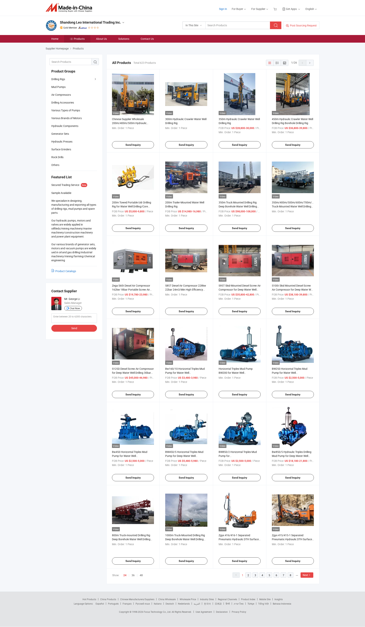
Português (113, 603)
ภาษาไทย (239, 603)
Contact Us (147, 39)
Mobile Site (265, 599)
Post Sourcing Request (303, 25)
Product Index (248, 599)
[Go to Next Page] (309, 63)
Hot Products (89, 599)
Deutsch (170, 603)
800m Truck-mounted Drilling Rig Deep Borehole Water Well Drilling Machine (131, 539)
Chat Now (75, 308)
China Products (108, 599)
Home (54, 39)
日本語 (218, 603)
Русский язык (143, 603)
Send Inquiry (133, 144)
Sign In (223, 9)
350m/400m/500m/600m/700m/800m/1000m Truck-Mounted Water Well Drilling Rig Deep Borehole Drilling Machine (300, 206)
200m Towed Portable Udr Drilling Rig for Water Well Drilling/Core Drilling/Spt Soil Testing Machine (131, 206)
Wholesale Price (188, 599)
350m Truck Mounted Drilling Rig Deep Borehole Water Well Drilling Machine (238, 206)
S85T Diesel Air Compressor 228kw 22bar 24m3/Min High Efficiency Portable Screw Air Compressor (185, 289)
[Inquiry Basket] (276, 9)
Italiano (158, 603)
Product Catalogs (65, 271)
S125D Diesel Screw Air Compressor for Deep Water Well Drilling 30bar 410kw (133, 372)
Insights (279, 599)
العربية (197, 603)
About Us (101, 39)
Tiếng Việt (263, 603)
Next (305, 575)
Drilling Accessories (62, 102)
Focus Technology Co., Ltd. (158, 611)
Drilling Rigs (58, 79)
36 (133, 575)
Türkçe (251, 603)
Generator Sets (60, 133)
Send (74, 328)
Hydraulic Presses (61, 141)
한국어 (207, 603)
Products (79, 39)
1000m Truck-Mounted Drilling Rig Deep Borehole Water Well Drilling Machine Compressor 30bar (185, 539)
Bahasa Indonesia (282, 603)
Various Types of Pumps (65, 110)
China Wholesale (167, 599)
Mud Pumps (58, 87)
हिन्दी (228, 603)
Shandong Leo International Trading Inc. (90, 22)
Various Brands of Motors (66, 118)
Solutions (123, 39)
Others (55, 165)
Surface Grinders (61, 149)
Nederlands (184, 603)
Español (100, 603)
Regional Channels (227, 599)
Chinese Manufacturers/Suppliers (137, 599)
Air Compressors (61, 94)
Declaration (222, 611)
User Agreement (204, 611)
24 (124, 575)
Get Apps (291, 9)
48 (141, 575)
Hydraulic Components (64, 126)
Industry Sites (207, 599)
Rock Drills (57, 157)
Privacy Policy (239, 611)
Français (127, 603)
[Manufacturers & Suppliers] (70, 7)
